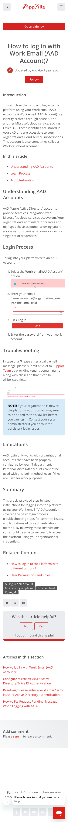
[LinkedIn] (23, 603)
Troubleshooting (22, 180)
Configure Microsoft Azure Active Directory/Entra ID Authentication (27, 681)
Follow (34, 79)
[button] (7, 7)
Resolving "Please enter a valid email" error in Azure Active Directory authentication (33, 692)
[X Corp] (15, 603)
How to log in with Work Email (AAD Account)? (28, 669)
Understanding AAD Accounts (32, 166)
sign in (17, 736)
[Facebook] (7, 603)
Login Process (20, 173)
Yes (41, 626)
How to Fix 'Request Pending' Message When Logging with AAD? (30, 703)
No (26, 626)
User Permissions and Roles (30, 575)
